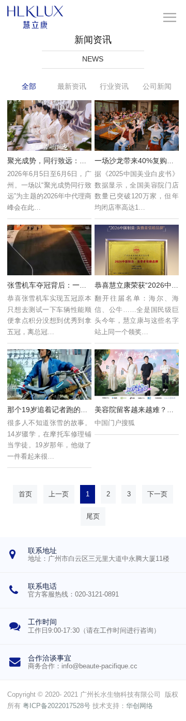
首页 (25, 494)
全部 (29, 86)
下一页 (157, 494)
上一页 (59, 494)
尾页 (93, 516)
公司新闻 (157, 86)
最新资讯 (71, 86)
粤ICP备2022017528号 (56, 706)
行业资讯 (114, 86)
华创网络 (139, 706)
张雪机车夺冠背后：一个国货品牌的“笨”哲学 (78, 285)
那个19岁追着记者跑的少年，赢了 (62, 409)
